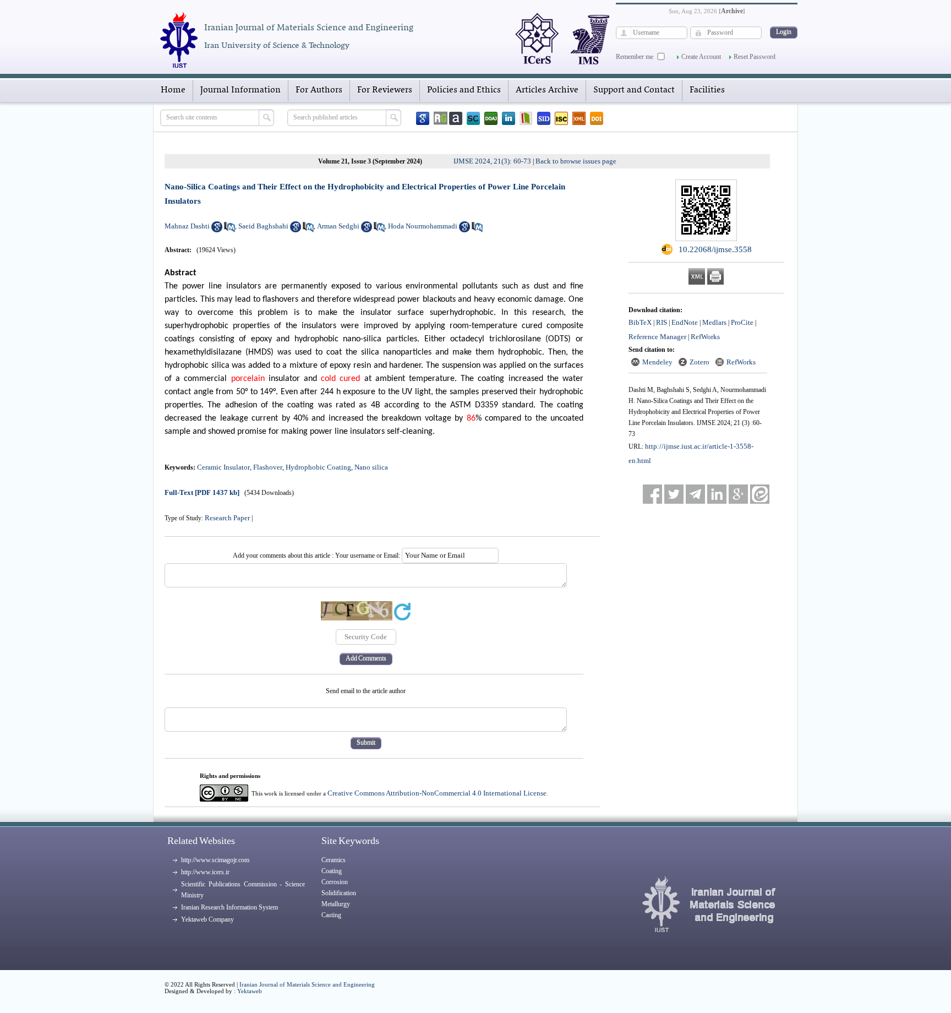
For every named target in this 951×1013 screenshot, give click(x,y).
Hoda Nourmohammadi (422, 226)
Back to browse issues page (575, 161)
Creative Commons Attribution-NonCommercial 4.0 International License (436, 793)
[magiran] (526, 118)
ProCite (742, 322)
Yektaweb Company (207, 919)
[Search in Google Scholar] (216, 230)
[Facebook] (652, 494)
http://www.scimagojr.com (215, 860)
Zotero (699, 362)
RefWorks (705, 337)
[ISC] (561, 118)
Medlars (714, 322)
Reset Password (754, 57)
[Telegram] (695, 494)
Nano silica (371, 467)
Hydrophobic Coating (318, 467)
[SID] (543, 118)
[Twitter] (674, 494)
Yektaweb (249, 991)
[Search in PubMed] (229, 230)
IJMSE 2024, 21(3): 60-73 (492, 161)
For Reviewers (384, 90)
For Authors (319, 90)
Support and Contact (634, 90)
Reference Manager (657, 337)
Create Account (701, 57)
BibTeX (640, 322)
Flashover (267, 467)
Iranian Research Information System (229, 907)
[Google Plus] (738, 494)
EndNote (684, 322)
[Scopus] (473, 118)
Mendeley (657, 362)
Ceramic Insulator (223, 467)
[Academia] (455, 118)
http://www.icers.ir (205, 872)
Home (173, 90)
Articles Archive (547, 90)
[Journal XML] (579, 118)
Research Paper (227, 518)
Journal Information (240, 90)
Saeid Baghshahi (263, 226)
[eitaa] (759, 494)
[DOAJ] (491, 118)
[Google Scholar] (422, 118)
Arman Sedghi (338, 226)
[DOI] (596, 118)
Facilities (707, 90)
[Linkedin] (508, 118)
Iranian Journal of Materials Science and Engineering (307, 984)
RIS (661, 322)
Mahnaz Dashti (187, 226)
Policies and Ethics (464, 90)
